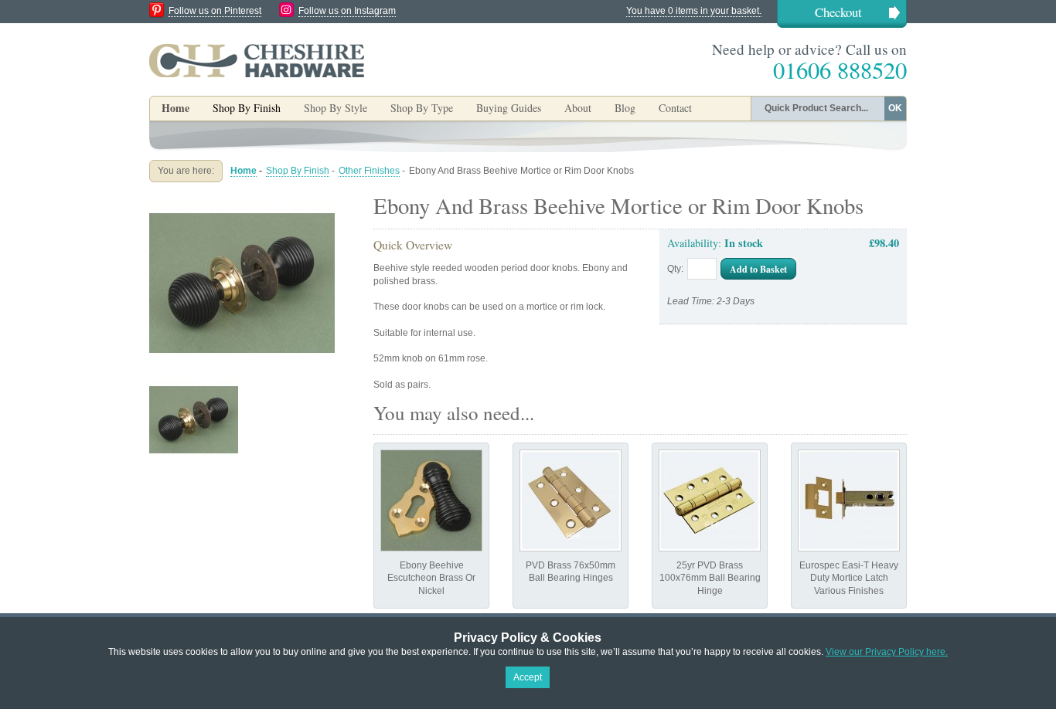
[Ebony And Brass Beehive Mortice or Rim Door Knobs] (242, 196)
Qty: (675, 268)
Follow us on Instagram (347, 10)
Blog (625, 107)
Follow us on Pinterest (215, 10)
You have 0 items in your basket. (693, 10)
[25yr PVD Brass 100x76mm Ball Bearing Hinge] (710, 500)
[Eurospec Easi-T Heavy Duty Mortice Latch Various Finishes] (849, 500)
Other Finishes (369, 170)
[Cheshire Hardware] (256, 60)
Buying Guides (508, 107)
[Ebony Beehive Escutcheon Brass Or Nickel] (431, 500)
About (577, 107)
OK (895, 108)
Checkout (838, 12)
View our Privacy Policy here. (887, 651)
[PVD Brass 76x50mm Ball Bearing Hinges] (570, 500)
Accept (527, 677)
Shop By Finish (297, 170)
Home (175, 108)
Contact (675, 107)
